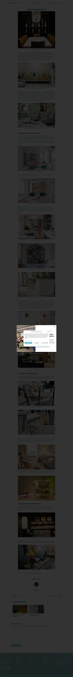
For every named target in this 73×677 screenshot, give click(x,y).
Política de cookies (29, 345)
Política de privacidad (35, 345)
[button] (48, 331)
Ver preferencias (45, 342)
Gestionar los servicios (28, 340)
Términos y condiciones (43, 345)
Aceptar (28, 342)
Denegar (36, 342)
